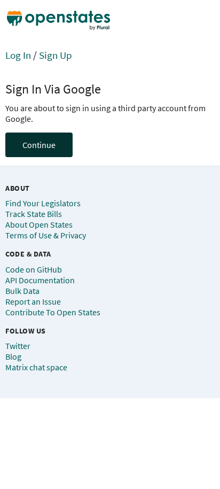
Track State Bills (33, 213)
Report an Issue (33, 301)
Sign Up (55, 55)
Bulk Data (22, 290)
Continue (39, 144)
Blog (13, 356)
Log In (18, 55)
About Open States (39, 224)
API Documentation (40, 280)
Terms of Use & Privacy (45, 235)
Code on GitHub (33, 269)
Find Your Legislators (43, 203)
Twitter (17, 345)
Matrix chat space (36, 367)
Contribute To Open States (52, 312)
